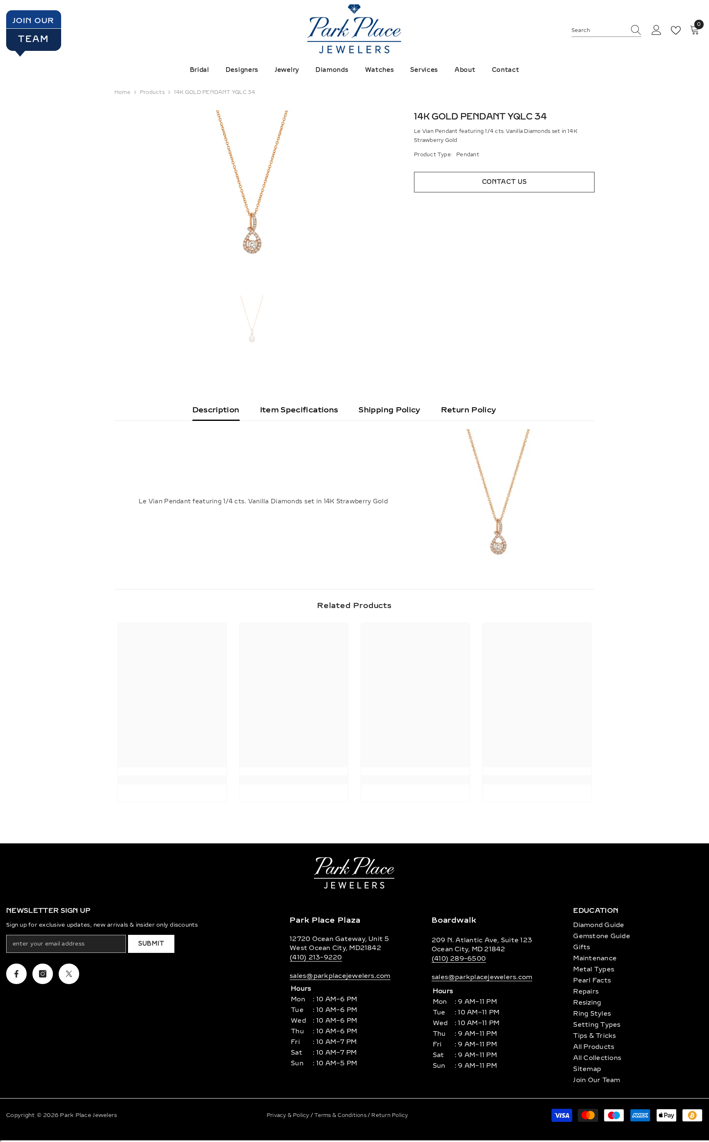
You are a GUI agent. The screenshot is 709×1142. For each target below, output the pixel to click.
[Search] (606, 30)
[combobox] (599, 30)
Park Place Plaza (325, 920)
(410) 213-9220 (316, 957)
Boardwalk (454, 920)
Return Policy (468, 409)
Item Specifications (299, 409)
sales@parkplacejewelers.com (340, 976)
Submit (151, 943)
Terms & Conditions (341, 1115)
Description (216, 409)
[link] (172, 779)
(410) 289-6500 (459, 958)
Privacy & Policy (289, 1115)
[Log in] (656, 30)
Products (152, 92)
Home (122, 92)
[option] (252, 192)
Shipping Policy (389, 409)
